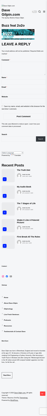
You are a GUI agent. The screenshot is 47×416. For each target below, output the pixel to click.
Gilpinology (8, 309)
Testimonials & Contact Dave (14, 331)
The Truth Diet (23, 170)
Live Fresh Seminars (11, 314)
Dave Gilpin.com (11, 12)
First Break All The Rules (28, 237)
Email (4, 87)
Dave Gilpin (26, 174)
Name (4, 77)
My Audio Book (24, 187)
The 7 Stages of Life (26, 203)
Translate (17, 155)
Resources (8, 326)
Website (5, 97)
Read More (7, 375)
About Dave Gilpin (11, 303)
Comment (6, 60)
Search (4, 134)
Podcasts (7, 320)
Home (6, 297)
